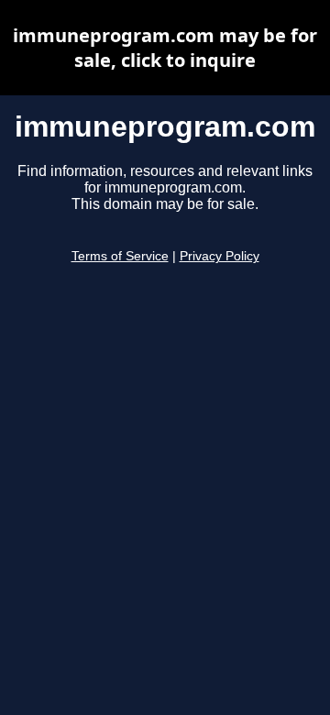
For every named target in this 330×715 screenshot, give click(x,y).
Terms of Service (120, 256)
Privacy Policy (219, 256)
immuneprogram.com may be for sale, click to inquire (165, 47)
